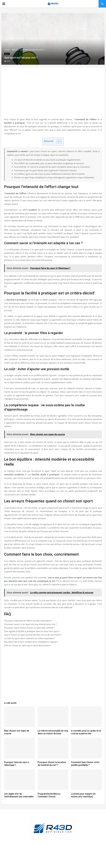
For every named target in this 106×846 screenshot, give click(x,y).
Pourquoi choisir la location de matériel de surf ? (52, 763)
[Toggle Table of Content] (58, 141)
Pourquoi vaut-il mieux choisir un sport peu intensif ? (29, 627)
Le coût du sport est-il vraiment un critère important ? (29, 638)
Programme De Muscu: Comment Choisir (49, 795)
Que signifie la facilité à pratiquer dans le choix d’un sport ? (32, 631)
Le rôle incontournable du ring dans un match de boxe (53, 732)
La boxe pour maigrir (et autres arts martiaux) (83, 795)
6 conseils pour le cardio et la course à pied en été (86, 732)
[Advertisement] (53, 95)
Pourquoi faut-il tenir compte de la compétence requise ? (31, 641)
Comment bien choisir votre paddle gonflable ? (85, 763)
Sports (7, 54)
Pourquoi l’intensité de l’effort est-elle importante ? (28, 620)
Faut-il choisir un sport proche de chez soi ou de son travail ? (33, 634)
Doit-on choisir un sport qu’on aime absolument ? (27, 645)
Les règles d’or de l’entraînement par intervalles (19, 795)
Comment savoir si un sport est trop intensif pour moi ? (30, 624)
